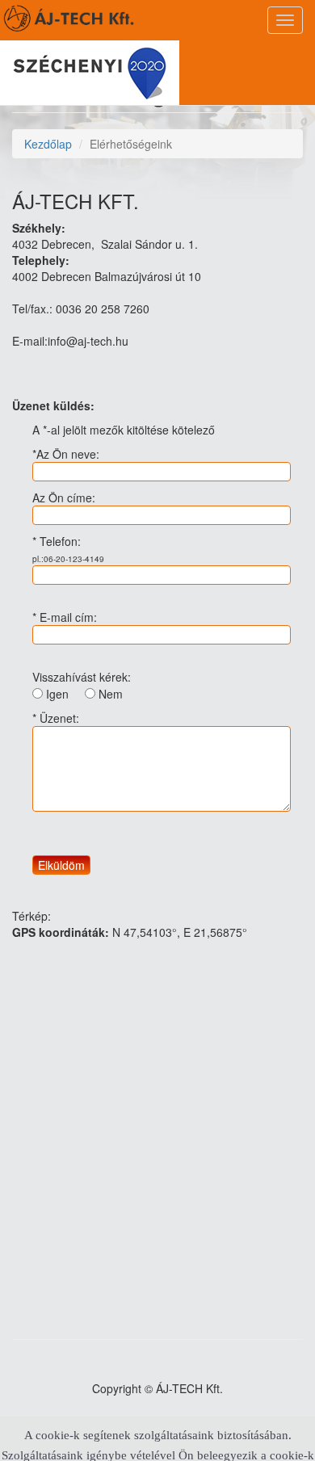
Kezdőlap (48, 144)
